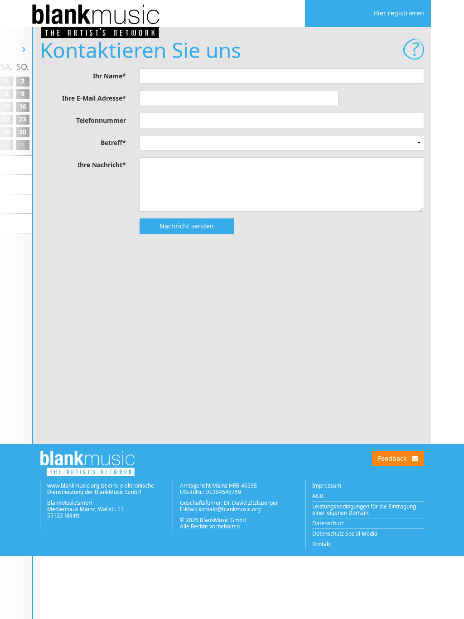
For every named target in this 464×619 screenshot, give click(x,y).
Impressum (326, 485)
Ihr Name (109, 76)
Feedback (392, 458)
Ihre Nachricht (101, 164)
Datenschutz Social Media (344, 533)
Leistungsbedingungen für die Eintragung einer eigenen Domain (364, 510)
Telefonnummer (101, 120)
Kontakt (321, 544)
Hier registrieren (398, 13)
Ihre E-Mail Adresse (94, 98)
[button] (413, 49)
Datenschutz (328, 523)
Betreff (113, 142)
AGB (318, 496)
